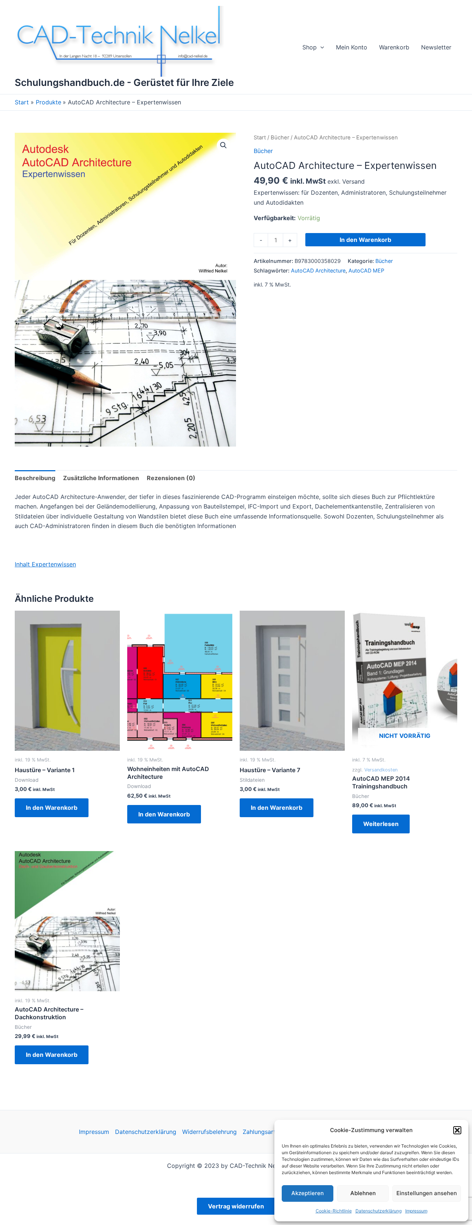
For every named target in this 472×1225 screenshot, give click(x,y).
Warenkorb (394, 47)
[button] (457, 1130)
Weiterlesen (381, 823)
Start (260, 137)
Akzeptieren (307, 1193)
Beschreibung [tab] (35, 478)
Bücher (280, 137)
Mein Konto (351, 47)
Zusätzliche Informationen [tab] (101, 478)
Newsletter (436, 47)
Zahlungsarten (262, 1131)
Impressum (416, 1211)
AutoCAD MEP (366, 270)
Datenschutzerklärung (378, 1211)
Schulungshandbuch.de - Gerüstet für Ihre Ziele (124, 82)
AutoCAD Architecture (318, 270)
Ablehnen (363, 1193)
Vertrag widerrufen (236, 1206)
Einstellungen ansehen (426, 1193)
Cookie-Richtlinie (334, 1211)
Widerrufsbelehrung (209, 1131)
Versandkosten (381, 770)
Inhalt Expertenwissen (45, 564)
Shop (309, 47)
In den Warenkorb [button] (51, 807)
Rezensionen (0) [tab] (171, 478)
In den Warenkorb (365, 239)
